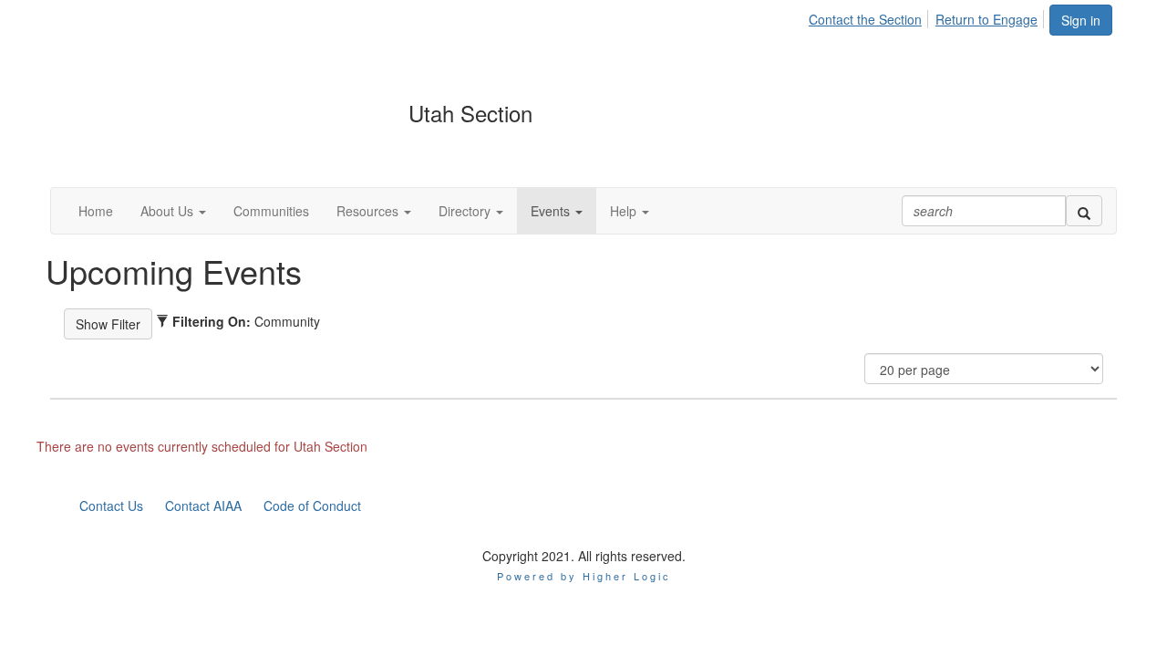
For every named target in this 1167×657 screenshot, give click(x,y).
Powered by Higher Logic (584, 575)
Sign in (1080, 20)
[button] (173, 211)
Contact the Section (865, 19)
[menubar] (928, 16)
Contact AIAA (203, 505)
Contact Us (111, 505)
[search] (1084, 210)
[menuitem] (870, 16)
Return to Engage (986, 19)
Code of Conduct (312, 505)
